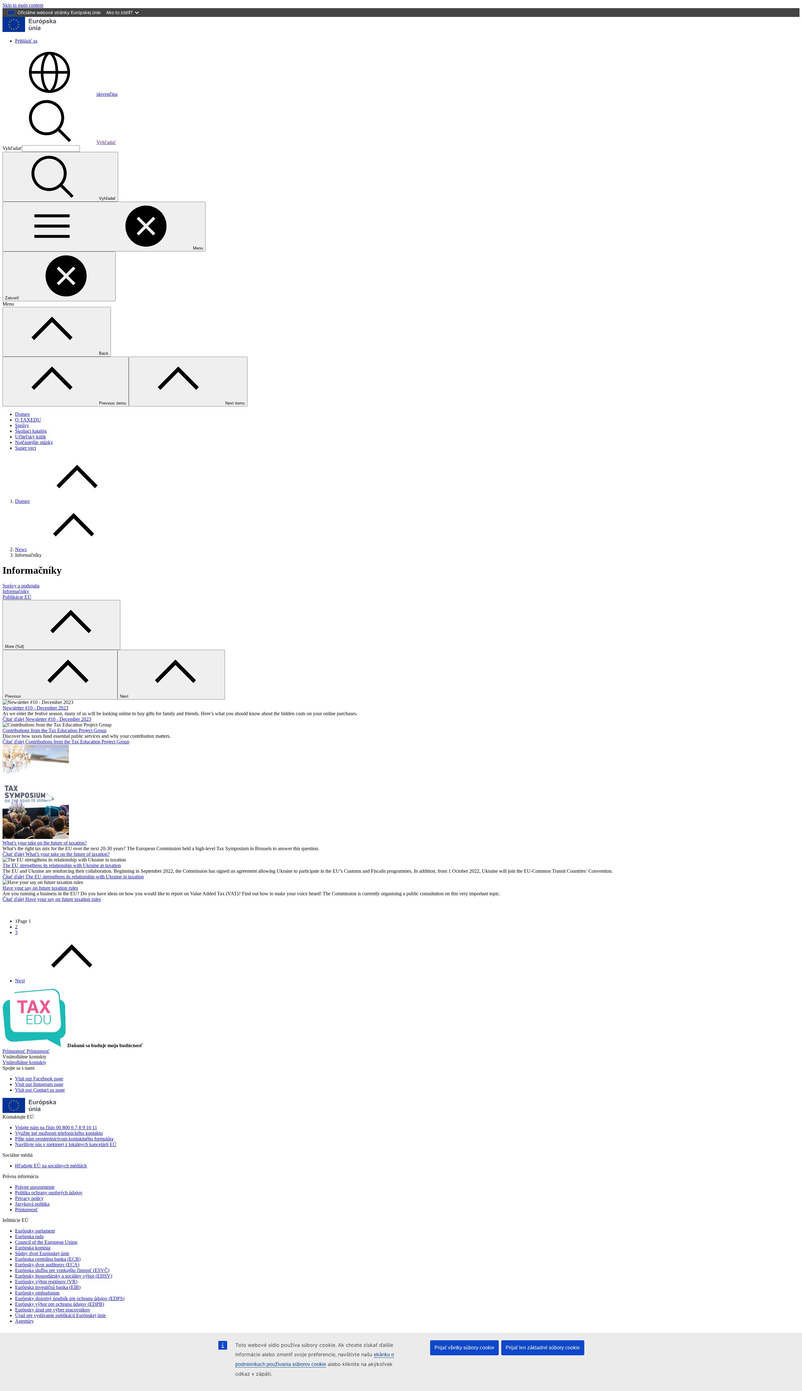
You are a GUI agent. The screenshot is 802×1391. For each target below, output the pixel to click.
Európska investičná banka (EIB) (48, 1287)
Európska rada (29, 1236)
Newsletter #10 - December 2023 (35, 708)
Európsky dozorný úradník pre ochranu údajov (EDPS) (69, 1298)
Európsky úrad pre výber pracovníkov (52, 1309)
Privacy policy (29, 1198)
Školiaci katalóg (31, 431)
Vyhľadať (106, 142)
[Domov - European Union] (29, 30)
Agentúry (24, 1321)
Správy (22, 425)
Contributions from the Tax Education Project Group (55, 730)
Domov (22, 414)
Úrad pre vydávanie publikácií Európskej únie (60, 1315)
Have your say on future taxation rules (40, 888)
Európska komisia (32, 1247)
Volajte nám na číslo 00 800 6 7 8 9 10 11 (56, 1127)
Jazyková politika (32, 1204)
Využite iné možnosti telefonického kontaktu (59, 1133)
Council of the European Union (46, 1242)
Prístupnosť (26, 1209)
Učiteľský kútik (30, 436)
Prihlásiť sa (26, 41)
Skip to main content (23, 5)
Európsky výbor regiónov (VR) (46, 1281)
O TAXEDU (28, 419)
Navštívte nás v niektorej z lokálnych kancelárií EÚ (66, 1144)
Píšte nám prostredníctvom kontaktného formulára (64, 1138)
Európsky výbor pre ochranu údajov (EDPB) (59, 1304)
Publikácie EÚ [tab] (17, 597)
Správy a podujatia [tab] (21, 585)
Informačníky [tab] (16, 591)
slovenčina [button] (106, 94)
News (21, 549)
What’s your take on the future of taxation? (45, 842)
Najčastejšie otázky (34, 442)
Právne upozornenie (35, 1187)
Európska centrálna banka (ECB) (48, 1259)
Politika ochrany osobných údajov (48, 1192)
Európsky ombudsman (37, 1292)
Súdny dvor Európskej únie (42, 1253)
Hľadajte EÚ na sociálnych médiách (51, 1165)
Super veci (25, 448)
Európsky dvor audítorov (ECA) (47, 1264)
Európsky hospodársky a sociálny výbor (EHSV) (63, 1276)
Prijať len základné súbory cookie (543, 1347)
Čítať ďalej (47, 719)
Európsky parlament (35, 1230)
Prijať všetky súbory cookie (464, 1347)
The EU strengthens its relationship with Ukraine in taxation (62, 865)
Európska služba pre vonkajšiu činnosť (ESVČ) (62, 1270)
